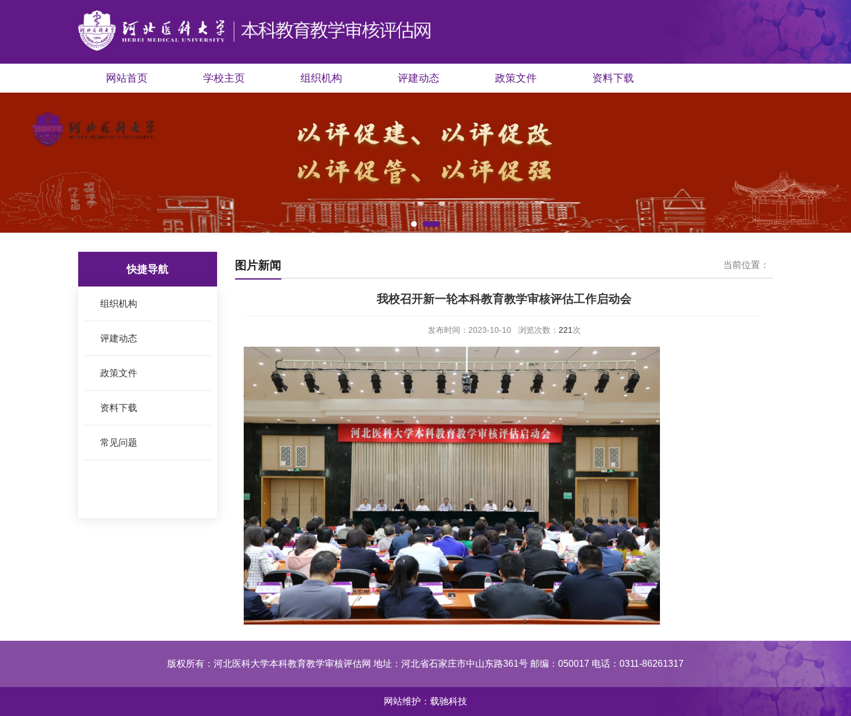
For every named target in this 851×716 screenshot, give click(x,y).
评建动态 (418, 78)
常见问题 (118, 442)
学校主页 (224, 78)
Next (833, 165)
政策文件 (516, 78)
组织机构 (321, 78)
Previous (17, 165)
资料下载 (613, 78)
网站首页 (127, 78)
